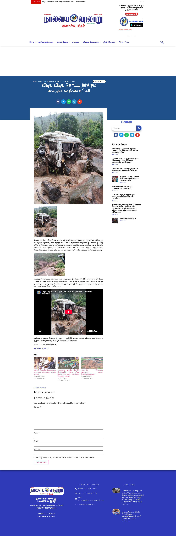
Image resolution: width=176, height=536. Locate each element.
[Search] (138, 128)
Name (36, 433)
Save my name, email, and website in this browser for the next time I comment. (65, 457)
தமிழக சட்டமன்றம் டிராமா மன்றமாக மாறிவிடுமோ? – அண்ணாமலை (129, 178)
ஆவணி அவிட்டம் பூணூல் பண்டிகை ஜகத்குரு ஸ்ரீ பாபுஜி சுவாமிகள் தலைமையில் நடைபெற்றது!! (125, 160)
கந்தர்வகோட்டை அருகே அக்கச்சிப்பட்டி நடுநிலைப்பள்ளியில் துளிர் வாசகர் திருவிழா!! (131, 515)
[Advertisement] (88, 61)
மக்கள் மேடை (62, 42)
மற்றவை (75, 42)
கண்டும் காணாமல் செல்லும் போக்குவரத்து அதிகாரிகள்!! (59, 1)
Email (36, 441)
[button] (120, 19)
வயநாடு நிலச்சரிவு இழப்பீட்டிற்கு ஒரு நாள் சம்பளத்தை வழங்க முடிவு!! (45, 372)
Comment (38, 407)
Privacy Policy (124, 42)
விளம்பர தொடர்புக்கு (91, 42)
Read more (125, 504)
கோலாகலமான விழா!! (128, 218)
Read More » (115, 154)
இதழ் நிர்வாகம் (109, 42)
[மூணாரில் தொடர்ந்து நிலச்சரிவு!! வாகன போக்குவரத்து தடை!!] (92, 363)
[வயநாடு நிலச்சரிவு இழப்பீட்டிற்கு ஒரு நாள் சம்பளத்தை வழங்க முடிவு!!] (45, 363)
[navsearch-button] (162, 42)
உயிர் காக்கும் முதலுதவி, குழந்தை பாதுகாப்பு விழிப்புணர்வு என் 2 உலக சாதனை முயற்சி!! (125, 150)
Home (31, 42)
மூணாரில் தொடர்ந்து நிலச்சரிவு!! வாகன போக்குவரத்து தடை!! (92, 372)
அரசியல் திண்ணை (45, 42)
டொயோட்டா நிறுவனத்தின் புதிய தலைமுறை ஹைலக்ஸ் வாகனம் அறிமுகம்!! (123, 196)
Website (37, 449)
